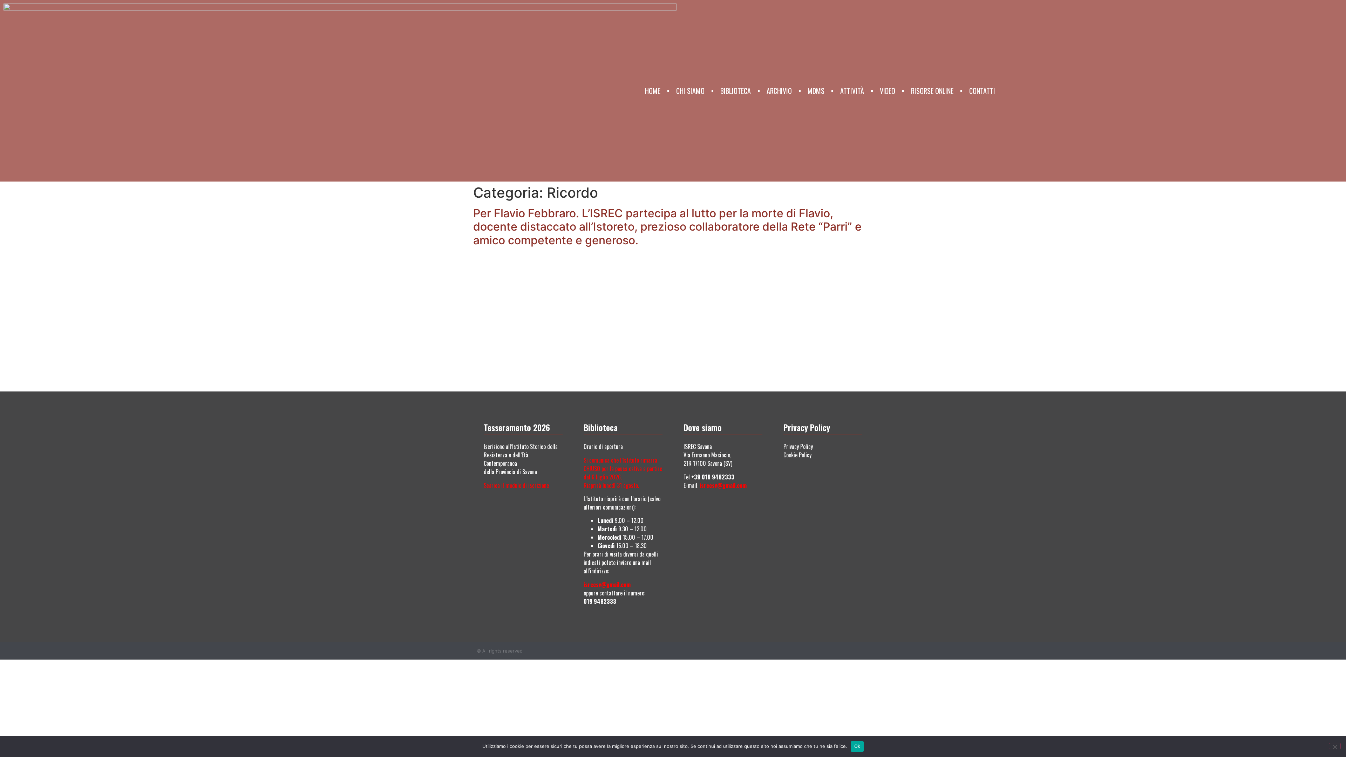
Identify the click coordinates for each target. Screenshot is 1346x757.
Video (887, 91)
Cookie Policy (797, 455)
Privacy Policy (798, 446)
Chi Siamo (690, 91)
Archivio (779, 91)
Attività (852, 91)
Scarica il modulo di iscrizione (516, 485)
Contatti (982, 91)
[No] (1335, 746)
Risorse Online (932, 91)
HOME (652, 91)
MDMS (816, 91)
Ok (857, 746)
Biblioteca (735, 91)
